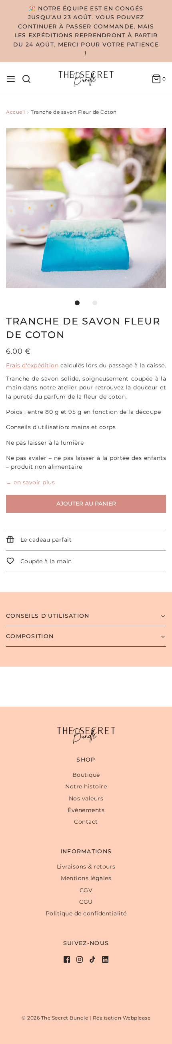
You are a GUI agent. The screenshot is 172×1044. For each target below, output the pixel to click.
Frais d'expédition (32, 365)
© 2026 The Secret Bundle (55, 1018)
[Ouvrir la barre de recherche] (29, 79)
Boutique (86, 774)
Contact (86, 821)
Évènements (86, 810)
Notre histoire (86, 786)
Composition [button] (30, 636)
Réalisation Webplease (122, 1018)
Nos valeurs (86, 798)
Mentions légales (86, 878)
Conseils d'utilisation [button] (48, 615)
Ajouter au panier (86, 503)
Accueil (15, 112)
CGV (86, 890)
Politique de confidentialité (86, 913)
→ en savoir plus (30, 482)
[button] (86, 208)
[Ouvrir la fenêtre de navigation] (11, 79)
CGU (86, 901)
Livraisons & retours (86, 866)
